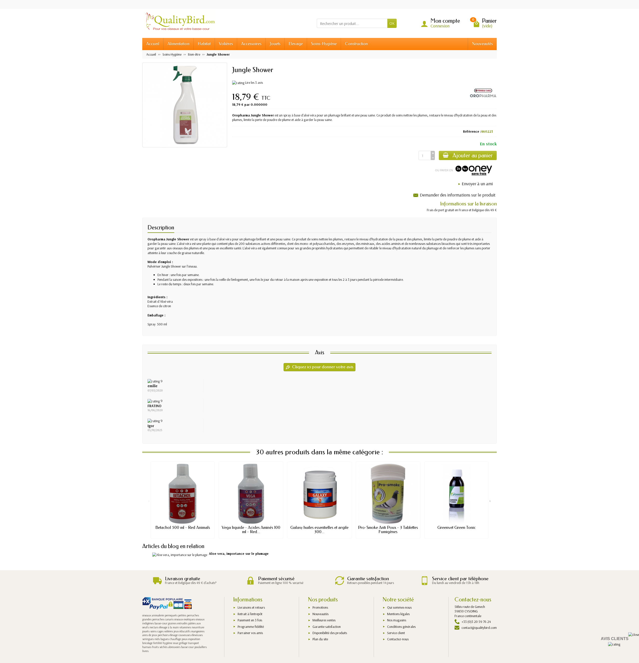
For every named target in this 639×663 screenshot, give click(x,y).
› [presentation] (490, 500)
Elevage (296, 43)
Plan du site (320, 639)
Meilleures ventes (324, 620)
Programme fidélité (251, 626)
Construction (356, 43)
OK (392, 23)
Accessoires (251, 43)
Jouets (275, 43)
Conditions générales (401, 626)
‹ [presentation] (149, 500)
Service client (396, 633)
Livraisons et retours (251, 607)
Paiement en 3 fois (250, 620)
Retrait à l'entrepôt (250, 614)
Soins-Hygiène (324, 43)
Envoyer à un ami (477, 184)
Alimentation (178, 43)
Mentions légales (398, 614)
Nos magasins (396, 620)
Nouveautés (482, 43)
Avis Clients (615, 639)
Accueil (152, 43)
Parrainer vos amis (250, 633)
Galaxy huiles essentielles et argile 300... (319, 529)
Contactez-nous (398, 639)
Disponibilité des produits (330, 633)
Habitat (204, 43)
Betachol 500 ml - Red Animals (182, 527)
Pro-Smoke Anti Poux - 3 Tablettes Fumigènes (388, 529)
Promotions (320, 607)
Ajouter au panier (473, 155)
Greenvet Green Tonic (456, 527)
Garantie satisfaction (327, 626)
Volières (226, 43)
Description (161, 227)
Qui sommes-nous (399, 607)
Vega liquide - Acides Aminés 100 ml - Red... (251, 529)
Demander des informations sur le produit (457, 195)
